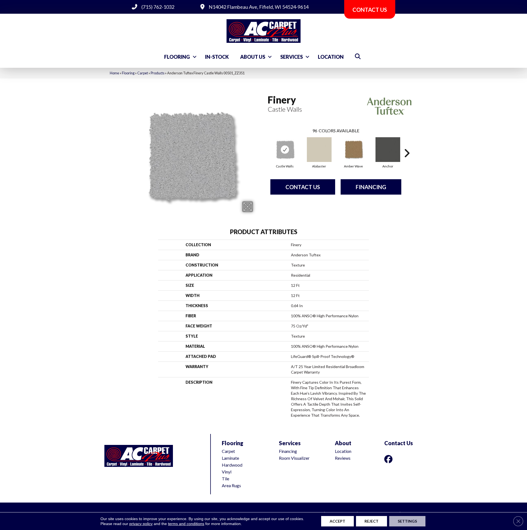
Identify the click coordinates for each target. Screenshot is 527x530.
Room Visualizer (294, 458)
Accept (337, 521)
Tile (225, 478)
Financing (371, 187)
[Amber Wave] (353, 149)
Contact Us (302, 187)
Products (157, 73)
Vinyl (226, 471)
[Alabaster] (319, 149)
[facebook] (389, 459)
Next (407, 145)
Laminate (230, 458)
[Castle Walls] (285, 149)
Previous (265, 145)
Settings (407, 521)
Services (291, 57)
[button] (194, 57)
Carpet (142, 73)
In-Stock (217, 57)
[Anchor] (388, 149)
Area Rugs (231, 485)
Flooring (177, 57)
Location (331, 57)
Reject (372, 521)
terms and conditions (186, 523)
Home (114, 73)
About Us (252, 57)
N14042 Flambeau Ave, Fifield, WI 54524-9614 (259, 7)
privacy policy (141, 523)
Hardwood (232, 464)
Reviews (343, 458)
